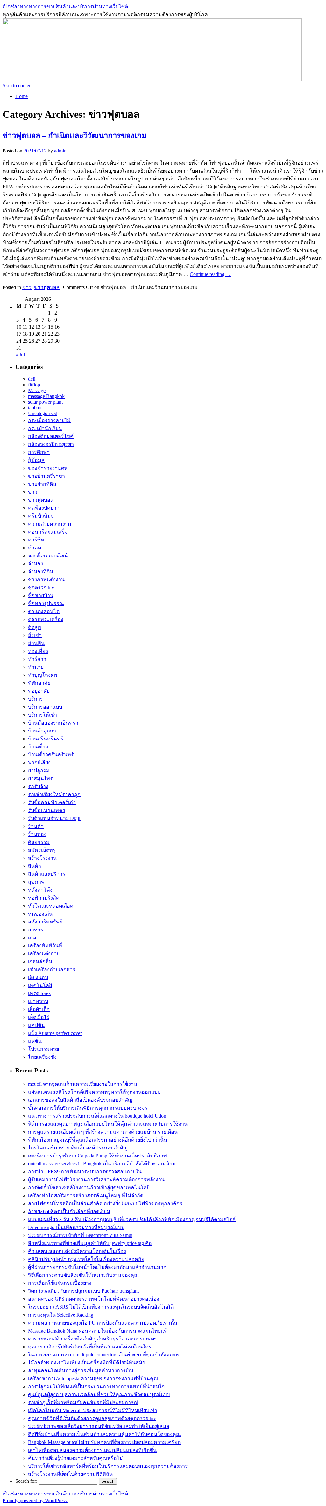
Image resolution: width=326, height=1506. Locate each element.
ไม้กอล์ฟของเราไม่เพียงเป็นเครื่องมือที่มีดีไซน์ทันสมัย (86, 1362)
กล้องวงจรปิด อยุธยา (51, 444)
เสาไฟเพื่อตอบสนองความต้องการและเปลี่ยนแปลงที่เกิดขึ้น (92, 1450)
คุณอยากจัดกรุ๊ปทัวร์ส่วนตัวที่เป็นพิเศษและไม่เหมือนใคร (90, 1346)
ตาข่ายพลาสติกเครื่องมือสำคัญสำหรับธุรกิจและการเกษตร (92, 1338)
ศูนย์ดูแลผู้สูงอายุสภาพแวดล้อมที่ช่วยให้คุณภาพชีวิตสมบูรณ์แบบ (99, 1394)
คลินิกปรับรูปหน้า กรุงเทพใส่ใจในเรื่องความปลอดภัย (86, 1259)
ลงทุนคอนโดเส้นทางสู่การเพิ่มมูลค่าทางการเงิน (80, 1370)
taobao (34, 407)
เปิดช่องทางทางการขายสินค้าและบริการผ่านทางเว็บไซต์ (65, 6)
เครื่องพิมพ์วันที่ (45, 945)
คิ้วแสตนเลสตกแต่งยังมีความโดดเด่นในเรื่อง (77, 1251)
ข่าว (27, 287)
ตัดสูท (34, 627)
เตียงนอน (38, 977)
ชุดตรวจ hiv (41, 587)
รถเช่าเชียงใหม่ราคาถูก (54, 794)
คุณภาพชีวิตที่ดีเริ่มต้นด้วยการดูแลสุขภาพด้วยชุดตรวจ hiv (92, 1418)
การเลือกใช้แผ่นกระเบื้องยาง (59, 1283)
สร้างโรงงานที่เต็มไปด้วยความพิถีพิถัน (70, 1474)
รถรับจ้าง (38, 786)
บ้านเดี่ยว (38, 746)
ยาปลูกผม (39, 770)
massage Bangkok (46, 396)
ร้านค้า (36, 826)
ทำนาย (36, 667)
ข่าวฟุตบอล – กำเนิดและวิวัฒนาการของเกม (75, 135)
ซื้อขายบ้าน (40, 595)
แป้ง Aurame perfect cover (55, 1033)
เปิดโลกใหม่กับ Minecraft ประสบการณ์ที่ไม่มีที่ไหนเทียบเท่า (92, 1410)
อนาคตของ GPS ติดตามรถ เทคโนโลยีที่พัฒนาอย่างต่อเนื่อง (93, 1299)
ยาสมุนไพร (40, 778)
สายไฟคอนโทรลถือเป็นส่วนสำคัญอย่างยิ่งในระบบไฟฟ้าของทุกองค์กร (105, 1203)
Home (21, 96)
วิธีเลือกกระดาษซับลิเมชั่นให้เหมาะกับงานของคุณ (83, 1275)
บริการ (35, 699)
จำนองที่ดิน (40, 571)
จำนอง (35, 563)
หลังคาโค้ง (40, 890)
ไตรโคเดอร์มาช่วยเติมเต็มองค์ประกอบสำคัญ (78, 1147)
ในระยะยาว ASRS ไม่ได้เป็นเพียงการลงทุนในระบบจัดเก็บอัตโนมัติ (101, 1307)
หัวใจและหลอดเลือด (50, 906)
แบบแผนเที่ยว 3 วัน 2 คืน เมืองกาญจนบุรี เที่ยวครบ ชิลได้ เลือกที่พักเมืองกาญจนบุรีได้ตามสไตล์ (132, 1219)
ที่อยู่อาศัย (39, 691)
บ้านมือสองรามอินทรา (53, 722)
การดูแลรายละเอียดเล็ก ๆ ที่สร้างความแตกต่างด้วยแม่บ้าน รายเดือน (103, 1132)
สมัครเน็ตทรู (42, 850)
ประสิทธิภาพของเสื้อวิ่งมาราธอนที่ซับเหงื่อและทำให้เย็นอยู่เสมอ (98, 1426)
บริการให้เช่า (42, 715)
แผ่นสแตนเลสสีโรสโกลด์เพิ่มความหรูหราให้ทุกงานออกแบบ (94, 1092)
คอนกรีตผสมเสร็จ (47, 531)
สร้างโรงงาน (42, 858)
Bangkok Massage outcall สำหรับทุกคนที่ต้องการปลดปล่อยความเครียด (104, 1442)
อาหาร (35, 929)
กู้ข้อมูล (36, 460)
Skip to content (18, 85)
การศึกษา (39, 452)
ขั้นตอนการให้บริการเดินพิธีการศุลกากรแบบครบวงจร (87, 1108)
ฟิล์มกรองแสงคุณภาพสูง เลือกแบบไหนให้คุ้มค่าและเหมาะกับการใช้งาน (108, 1124)
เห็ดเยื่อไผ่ (38, 1017)
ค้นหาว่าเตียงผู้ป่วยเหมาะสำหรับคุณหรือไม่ (75, 1458)
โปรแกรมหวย (43, 1049)
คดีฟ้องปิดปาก (44, 508)
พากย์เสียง (39, 762)
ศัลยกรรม (39, 842)
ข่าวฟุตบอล (47, 287)
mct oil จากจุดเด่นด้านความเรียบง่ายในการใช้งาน (82, 1084)
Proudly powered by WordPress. (35, 1500)
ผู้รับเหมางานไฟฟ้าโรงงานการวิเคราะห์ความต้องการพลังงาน (96, 1179)
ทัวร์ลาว (37, 659)
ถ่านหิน (36, 643)
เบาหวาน (38, 1001)
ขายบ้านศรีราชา (46, 476)
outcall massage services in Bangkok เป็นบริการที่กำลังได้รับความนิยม (102, 1163)
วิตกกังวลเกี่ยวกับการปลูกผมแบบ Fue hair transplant (83, 1291)
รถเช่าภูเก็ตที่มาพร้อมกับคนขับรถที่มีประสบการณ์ (83, 1402)
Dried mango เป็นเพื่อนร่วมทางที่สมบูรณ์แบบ (76, 1227)
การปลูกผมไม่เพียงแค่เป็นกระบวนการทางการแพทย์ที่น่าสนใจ (96, 1386)
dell (31, 379)
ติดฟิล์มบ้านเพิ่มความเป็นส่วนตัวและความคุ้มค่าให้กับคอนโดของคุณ (104, 1434)
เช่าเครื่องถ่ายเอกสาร (51, 969)
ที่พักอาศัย (39, 683)
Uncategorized (42, 413)
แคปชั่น (36, 1025)
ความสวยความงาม (49, 524)
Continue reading (210, 274)
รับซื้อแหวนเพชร (46, 810)
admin (60, 150)
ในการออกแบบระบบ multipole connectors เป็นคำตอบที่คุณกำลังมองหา (105, 1354)
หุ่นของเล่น (40, 913)
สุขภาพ (36, 882)
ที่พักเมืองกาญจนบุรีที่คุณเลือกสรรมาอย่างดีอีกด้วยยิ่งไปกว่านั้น (97, 1139)
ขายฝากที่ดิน (42, 484)
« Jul (20, 354)
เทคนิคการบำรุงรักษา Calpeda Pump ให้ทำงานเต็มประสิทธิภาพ (97, 1155)
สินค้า (34, 866)
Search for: (26, 1481)
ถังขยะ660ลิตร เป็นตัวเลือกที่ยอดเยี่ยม (69, 1211)
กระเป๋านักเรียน (45, 428)
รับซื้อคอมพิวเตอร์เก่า (52, 802)
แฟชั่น (35, 1041)
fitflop (34, 384)
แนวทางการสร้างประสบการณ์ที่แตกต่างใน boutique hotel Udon (97, 1116)
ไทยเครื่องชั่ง (42, 1057)
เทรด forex (39, 993)
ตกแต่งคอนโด (44, 611)
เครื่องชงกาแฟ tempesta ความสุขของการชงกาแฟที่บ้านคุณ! (94, 1378)
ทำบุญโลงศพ (42, 675)
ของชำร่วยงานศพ (48, 468)
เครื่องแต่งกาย (44, 953)
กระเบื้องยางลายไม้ (49, 420)
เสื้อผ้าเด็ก (39, 1009)
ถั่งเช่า (35, 635)
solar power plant (45, 402)
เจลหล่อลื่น (40, 961)
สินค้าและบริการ (46, 874)
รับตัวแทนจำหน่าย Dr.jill (55, 818)
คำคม (34, 547)
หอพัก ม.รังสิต (43, 898)
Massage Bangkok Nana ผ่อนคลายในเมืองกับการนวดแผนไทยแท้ (97, 1330)
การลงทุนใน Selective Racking (60, 1315)
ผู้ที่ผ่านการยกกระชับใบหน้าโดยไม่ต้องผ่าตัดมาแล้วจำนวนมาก (97, 1267)
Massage (37, 390)
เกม (32, 937)
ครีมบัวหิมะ (41, 516)
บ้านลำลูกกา (42, 730)
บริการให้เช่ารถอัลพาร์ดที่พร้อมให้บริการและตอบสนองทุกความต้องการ (108, 1466)
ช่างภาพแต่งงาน (46, 579)
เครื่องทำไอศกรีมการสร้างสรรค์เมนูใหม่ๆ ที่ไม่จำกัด (85, 1195)
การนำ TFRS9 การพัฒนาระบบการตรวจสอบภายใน (85, 1171)
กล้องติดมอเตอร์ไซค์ (51, 436)
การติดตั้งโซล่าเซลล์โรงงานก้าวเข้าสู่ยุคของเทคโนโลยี (89, 1187)
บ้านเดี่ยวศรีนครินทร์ (51, 754)
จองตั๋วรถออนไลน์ (48, 555)
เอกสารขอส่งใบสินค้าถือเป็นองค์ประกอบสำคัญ (80, 1100)
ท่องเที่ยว (38, 651)
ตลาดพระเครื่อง (45, 619)
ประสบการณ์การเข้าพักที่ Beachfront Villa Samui (80, 1235)
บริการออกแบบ (45, 707)
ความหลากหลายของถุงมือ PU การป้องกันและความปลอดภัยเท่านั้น (102, 1323)
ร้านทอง (37, 834)
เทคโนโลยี (40, 985)
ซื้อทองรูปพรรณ (46, 603)
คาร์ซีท (36, 539)
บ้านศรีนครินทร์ (45, 738)
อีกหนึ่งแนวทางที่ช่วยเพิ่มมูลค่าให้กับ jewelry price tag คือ (90, 1243)
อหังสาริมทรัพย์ (45, 921)
